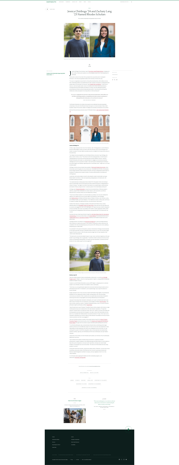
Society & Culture (94, 372)
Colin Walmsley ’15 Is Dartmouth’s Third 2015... (83, 454)
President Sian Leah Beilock (95, 84)
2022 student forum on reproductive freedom (79, 217)
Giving (89, 1)
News (85, 1)
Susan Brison (89, 304)
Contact (53, 436)
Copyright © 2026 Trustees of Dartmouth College (60, 459)
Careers (72, 436)
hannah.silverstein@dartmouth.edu (95, 366)
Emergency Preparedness (75, 439)
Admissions (61, 1)
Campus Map (54, 447)
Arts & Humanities (84, 372)
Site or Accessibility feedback (86, 459)
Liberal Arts (90, 380)
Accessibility (73, 444)
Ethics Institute (93, 216)
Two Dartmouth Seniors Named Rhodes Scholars (65, 454)
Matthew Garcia (74, 198)
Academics (68, 1)
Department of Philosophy (101, 380)
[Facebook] (119, 459)
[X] (121, 459)
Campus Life (74, 1)
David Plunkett (103, 301)
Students (77, 380)
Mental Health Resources (75, 442)
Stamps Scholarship (80, 189)
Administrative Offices (55, 439)
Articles (89, 8)
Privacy (72, 459)
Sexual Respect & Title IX (56, 444)
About (80, 1)
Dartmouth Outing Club (90, 221)
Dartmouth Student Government (98, 167)
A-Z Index (77, 459)
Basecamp (83, 380)
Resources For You (124, 1)
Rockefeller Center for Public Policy (86, 205)
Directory (53, 442)
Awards (72, 380)
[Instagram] (124, 459)
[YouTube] (126, 459)
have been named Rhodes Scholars (96, 71)
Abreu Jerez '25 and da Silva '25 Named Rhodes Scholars (102, 454)
